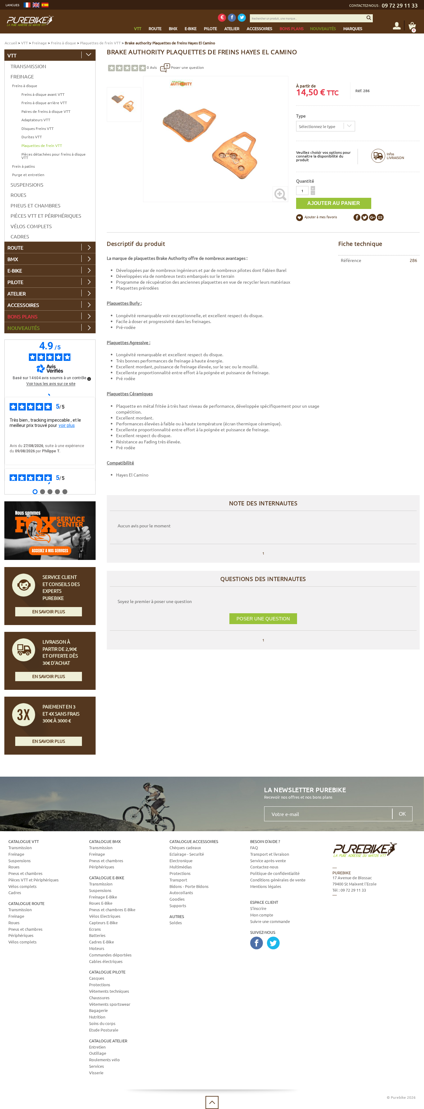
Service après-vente (268, 860)
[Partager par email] (380, 217)
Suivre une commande (270, 921)
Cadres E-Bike (101, 941)
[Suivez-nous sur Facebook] (232, 18)
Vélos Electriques (104, 916)
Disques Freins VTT (37, 128)
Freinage (39, 42)
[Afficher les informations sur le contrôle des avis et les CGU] (89, 378)
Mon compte (261, 914)
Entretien (97, 1046)
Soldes (175, 922)
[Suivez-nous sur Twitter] (242, 18)
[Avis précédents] (50, 394)
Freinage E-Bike (103, 896)
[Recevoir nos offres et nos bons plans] (222, 18)
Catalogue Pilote (107, 972)
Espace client (264, 902)
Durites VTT (31, 136)
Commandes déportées (110, 954)
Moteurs (96, 948)
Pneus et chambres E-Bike (112, 909)
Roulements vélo (104, 1059)
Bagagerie (98, 1010)
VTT (24, 42)
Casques (96, 978)
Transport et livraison (269, 854)
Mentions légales (265, 886)
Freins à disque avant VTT (43, 94)
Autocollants (181, 892)
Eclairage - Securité (186, 854)
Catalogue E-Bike (106, 878)
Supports (177, 905)
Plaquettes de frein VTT (100, 42)
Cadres (20, 236)
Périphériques (21, 935)
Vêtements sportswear (109, 1004)
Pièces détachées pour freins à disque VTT (53, 156)
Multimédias (180, 866)
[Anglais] (36, 5)
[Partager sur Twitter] (364, 217)
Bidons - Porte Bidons (189, 886)
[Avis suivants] (50, 483)
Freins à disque (63, 42)
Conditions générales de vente (277, 879)
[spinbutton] (302, 190)
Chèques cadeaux (185, 847)
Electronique (180, 860)
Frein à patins (23, 166)
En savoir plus (48, 611)
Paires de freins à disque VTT (45, 111)
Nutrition (97, 1016)
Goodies (177, 899)
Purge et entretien (28, 174)
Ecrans (95, 929)
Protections (99, 984)
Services (96, 1066)
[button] (313, 188)
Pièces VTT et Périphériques (46, 215)
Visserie (96, 1072)
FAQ (254, 847)
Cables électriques (106, 961)
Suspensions (27, 184)
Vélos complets (31, 226)
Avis (152, 67)
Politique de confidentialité (275, 873)
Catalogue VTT (23, 841)
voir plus (67, 425)
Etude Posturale (103, 1029)
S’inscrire (258, 908)
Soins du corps (102, 1023)
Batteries (97, 935)
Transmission (28, 66)
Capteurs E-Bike (103, 922)
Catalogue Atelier (108, 1041)
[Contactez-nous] (371, 926)
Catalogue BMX (105, 841)
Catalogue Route (26, 903)
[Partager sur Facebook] (357, 217)
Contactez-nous (264, 866)
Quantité (305, 181)
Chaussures (99, 997)
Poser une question (187, 67)
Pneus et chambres (36, 205)
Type (301, 115)
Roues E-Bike (100, 903)
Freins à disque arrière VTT (44, 102)
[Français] (27, 5)
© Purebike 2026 (401, 1097)
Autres (176, 916)
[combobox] (325, 126)
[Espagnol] (45, 5)
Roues (18, 195)
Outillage (97, 1053)
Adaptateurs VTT (35, 119)
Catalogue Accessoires (193, 841)
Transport (178, 879)
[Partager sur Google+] (372, 217)
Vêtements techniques (109, 991)
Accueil (11, 42)
